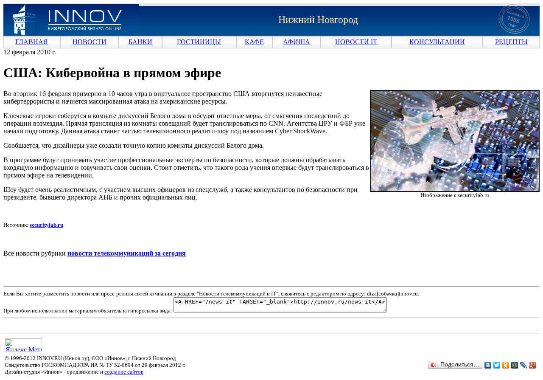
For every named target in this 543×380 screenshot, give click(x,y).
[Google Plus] (532, 365)
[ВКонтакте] (488, 365)
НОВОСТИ (89, 41)
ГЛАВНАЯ (31, 41)
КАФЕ (254, 41)
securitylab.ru (46, 225)
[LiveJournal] (523, 365)
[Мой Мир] (514, 365)
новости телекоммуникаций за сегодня (126, 253)
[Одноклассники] (505, 365)
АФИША (296, 41)
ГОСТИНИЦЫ (199, 41)
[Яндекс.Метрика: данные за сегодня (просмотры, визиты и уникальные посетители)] (23, 345)
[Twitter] (497, 365)
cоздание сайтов (123, 372)
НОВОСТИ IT (356, 41)
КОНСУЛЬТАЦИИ (437, 41)
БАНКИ (140, 41)
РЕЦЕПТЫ (511, 41)
